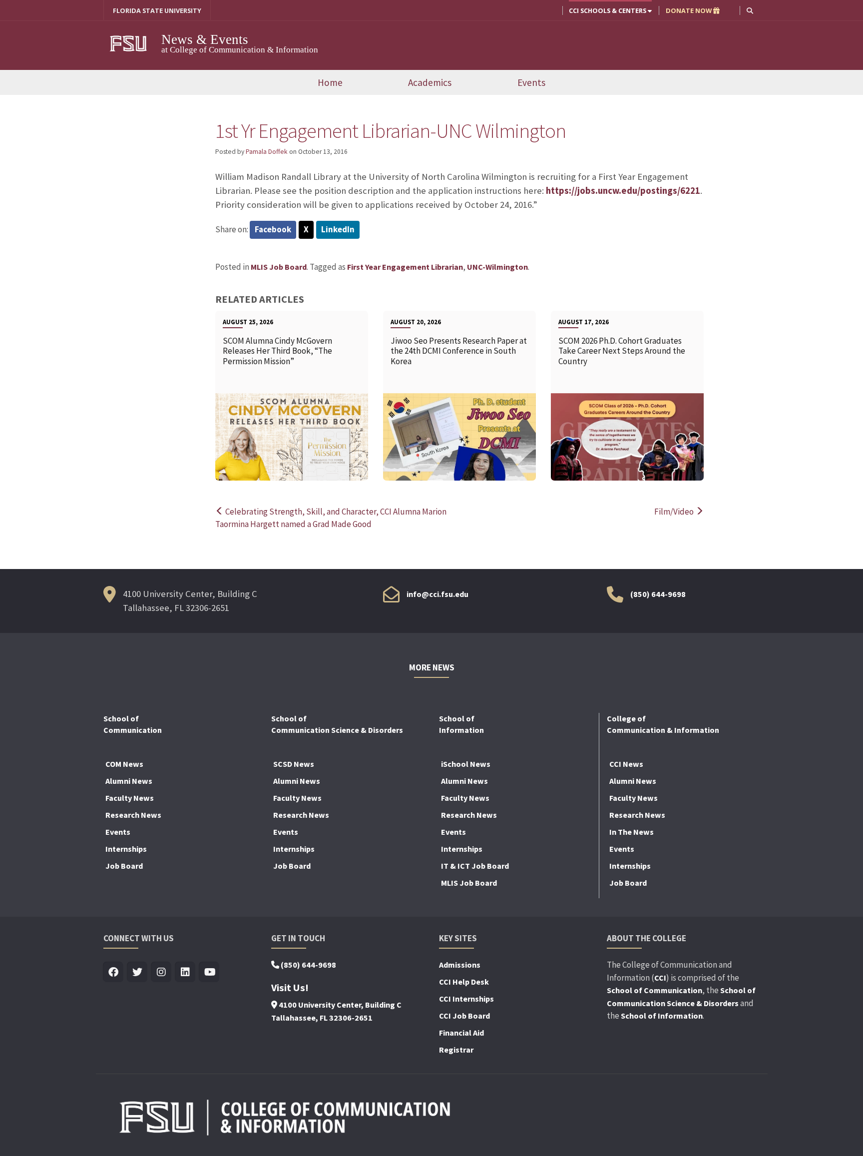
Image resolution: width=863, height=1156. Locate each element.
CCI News (626, 764)
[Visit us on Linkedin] (185, 972)
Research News (133, 815)
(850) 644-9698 (658, 594)
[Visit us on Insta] (161, 972)
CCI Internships (466, 999)
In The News (631, 832)
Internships (126, 849)
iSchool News (465, 764)
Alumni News (128, 781)
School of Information (662, 1016)
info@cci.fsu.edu (437, 594)
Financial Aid (461, 1033)
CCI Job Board (464, 1016)
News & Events (204, 39)
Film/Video (674, 511)
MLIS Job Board (279, 267)
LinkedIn (338, 229)
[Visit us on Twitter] (137, 972)
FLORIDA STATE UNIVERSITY (157, 10)
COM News (124, 764)
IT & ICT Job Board (475, 866)
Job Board (124, 866)
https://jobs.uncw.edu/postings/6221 (623, 190)
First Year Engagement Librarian (405, 267)
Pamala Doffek (267, 151)
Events (531, 82)
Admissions (459, 965)
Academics (429, 82)
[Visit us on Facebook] (113, 972)
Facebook (273, 229)
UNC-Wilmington (497, 267)
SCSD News (293, 764)
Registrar (456, 1050)
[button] (750, 10)
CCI (660, 978)
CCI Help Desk (464, 982)
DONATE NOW (689, 10)
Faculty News (129, 798)
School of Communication (654, 990)
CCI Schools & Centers (608, 10)
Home (330, 82)
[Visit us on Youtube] (209, 972)
